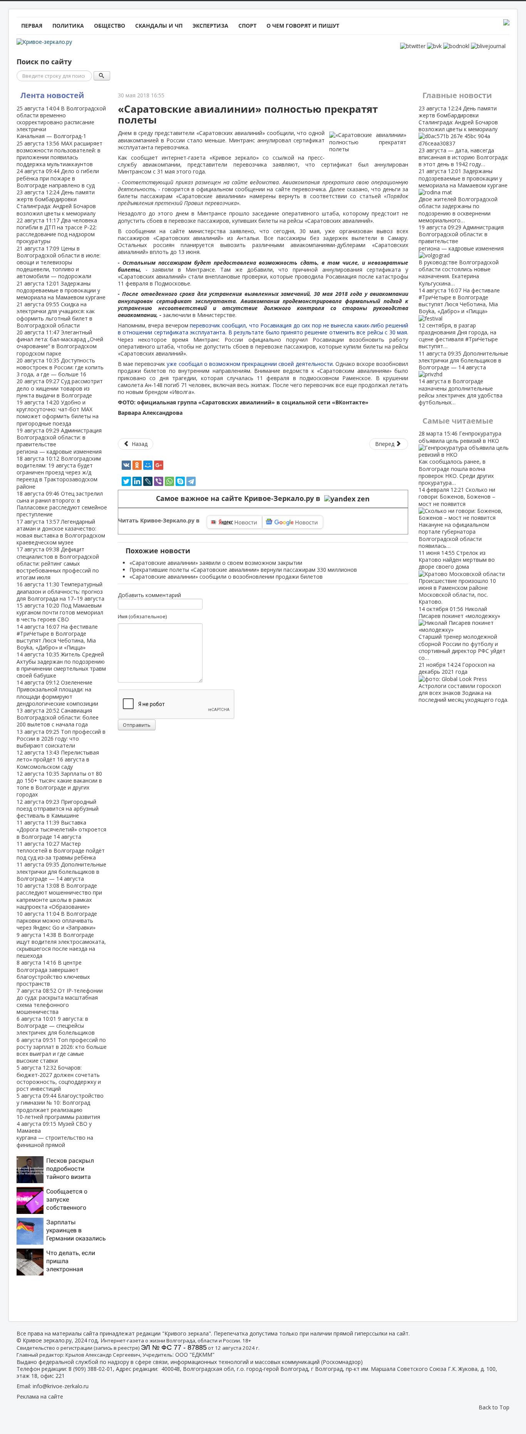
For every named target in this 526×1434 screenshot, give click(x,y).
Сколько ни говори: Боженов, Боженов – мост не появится (457, 517)
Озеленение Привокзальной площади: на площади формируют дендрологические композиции (57, 693)
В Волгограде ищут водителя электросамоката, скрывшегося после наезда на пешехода (61, 945)
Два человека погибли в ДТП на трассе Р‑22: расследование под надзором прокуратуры (57, 231)
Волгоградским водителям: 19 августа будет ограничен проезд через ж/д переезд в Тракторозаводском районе (59, 472)
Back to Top (494, 1407)
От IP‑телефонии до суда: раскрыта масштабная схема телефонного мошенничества (60, 1001)
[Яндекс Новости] (234, 522)
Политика (68, 25)
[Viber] (158, 481)
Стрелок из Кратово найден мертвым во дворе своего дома (457, 577)
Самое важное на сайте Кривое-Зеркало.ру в (240, 498)
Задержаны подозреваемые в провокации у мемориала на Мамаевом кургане (61, 290)
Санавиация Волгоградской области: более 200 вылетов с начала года (58, 717)
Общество (109, 25)
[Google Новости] (293, 522)
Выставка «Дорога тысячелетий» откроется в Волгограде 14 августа (61, 829)
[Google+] (158, 465)
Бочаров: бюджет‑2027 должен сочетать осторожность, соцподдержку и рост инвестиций (59, 1078)
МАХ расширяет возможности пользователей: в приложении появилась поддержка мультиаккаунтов (59, 154)
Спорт (247, 25)
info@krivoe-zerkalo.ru (61, 1386)
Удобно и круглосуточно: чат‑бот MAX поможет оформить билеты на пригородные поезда (58, 413)
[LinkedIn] (137, 481)
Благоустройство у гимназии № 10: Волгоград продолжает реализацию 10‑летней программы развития (60, 1106)
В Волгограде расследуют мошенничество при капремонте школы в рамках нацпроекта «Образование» (59, 896)
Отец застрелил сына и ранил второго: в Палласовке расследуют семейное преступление (62, 504)
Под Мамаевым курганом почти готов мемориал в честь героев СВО (60, 612)
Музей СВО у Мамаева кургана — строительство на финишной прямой (55, 1134)
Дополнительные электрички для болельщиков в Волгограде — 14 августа (61, 871)
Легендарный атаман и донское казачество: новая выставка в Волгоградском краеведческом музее (61, 532)
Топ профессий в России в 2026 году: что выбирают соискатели (61, 738)
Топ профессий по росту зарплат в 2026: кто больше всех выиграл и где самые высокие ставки (62, 1050)
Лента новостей (52, 95)
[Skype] (180, 481)
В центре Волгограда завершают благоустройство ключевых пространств (53, 973)
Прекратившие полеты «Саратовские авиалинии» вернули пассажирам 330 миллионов (243, 569)
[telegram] (191, 481)
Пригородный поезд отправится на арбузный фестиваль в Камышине (58, 808)
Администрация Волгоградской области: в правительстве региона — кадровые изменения (59, 441)
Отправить (137, 724)
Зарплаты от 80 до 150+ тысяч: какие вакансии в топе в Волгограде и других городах (59, 784)
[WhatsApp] (169, 481)
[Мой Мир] (147, 465)
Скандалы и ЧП (159, 25)
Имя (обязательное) (142, 616)
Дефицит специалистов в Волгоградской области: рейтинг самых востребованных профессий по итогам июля (58, 563)
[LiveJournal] (147, 481)
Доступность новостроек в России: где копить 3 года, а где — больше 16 (60, 367)
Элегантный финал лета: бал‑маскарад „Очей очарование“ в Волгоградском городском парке (60, 343)
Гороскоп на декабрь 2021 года (463, 682)
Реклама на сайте (40, 1396)
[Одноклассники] (137, 465)
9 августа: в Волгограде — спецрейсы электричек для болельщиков (56, 1025)
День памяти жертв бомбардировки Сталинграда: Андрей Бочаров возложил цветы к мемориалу (56, 203)
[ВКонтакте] (126, 465)
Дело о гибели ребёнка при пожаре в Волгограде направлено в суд (58, 178)
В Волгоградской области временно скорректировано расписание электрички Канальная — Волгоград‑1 (61, 122)
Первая (31, 25)
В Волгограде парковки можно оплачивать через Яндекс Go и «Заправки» (57, 920)
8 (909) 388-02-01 (91, 1368)
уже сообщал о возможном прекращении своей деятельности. (251, 363)
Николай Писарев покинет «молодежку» (462, 633)
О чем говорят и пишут (302, 25)
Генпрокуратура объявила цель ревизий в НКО (460, 458)
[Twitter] (126, 481)
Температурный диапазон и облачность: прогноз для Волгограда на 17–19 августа (60, 591)
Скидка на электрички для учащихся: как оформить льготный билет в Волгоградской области (56, 314)
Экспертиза (210, 25)
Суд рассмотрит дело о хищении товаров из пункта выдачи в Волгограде (60, 388)
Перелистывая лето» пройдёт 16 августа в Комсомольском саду (58, 759)
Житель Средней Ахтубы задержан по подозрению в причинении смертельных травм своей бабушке (61, 665)
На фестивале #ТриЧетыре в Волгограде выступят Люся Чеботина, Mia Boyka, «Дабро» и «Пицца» (57, 637)
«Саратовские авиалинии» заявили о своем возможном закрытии (215, 562)
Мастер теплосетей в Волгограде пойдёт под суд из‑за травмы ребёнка (61, 850)
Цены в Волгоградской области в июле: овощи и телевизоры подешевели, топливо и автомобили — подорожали (59, 262)
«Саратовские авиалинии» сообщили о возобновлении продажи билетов (226, 576)
